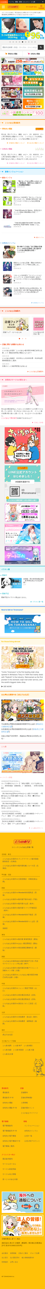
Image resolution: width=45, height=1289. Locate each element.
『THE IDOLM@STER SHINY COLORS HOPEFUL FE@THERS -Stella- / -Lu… (27, 224)
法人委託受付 (14, 1257)
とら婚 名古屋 (8, 1054)
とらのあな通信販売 (12, 123)
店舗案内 (24, 1092)
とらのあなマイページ (29, 1113)
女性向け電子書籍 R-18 (11, 1141)
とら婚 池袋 (7, 1050)
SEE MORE (7, 686)
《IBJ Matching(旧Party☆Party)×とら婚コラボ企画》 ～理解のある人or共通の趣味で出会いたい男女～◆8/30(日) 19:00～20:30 (22, 806)
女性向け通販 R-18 (10, 1108)
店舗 (20, 2)
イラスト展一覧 (37, 602)
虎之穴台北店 (8, 1035)
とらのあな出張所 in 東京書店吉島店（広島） (20, 995)
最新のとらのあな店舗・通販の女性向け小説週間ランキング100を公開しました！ (28, 264)
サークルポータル (9, 1164)
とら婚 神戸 (17, 1045)
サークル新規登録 (9, 1169)
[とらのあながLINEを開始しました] (23, 500)
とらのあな (4, 2)
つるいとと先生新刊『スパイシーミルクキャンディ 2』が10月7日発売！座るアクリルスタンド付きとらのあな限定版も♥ (28, 278)
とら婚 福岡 (7, 1045)
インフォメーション (31, 1126)
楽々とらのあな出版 (10, 1179)
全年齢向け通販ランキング (17, 143)
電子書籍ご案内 (8, 1146)
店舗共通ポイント (27, 1108)
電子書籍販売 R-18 (10, 1131)
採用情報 (13, 1253)
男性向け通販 (12, 54)
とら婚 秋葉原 (18, 1050)
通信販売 (6, 1092)
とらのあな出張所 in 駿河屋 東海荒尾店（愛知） (21, 939)
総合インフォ (40, 237)
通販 (16, 2)
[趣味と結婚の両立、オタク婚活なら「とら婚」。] (23, 520)
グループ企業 (34, 1253)
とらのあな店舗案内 (12, 311)
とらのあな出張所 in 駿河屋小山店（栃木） (19, 903)
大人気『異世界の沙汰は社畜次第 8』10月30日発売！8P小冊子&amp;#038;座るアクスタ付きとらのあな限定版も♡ (28, 290)
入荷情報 (24, 1103)
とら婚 (33, 2)
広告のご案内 (23, 1253)
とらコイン (26, 2)
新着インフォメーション (14, 172)
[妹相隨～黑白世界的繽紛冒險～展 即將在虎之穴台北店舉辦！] (11, 583)
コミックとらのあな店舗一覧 (22, 847)
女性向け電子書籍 (9, 1136)
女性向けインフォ (38, 303)
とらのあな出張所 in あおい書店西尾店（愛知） (20, 943)
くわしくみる (38, 422)
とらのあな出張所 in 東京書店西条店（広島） (20, 999)
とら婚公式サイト (37, 828)
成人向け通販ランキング (36, 143)
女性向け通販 (8, 1103)
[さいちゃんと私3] (23, 462)
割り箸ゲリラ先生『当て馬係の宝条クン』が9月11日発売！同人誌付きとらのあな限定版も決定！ (29, 248)
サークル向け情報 (9, 1174)
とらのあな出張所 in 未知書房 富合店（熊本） (20, 1017)
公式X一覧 (28, 1136)
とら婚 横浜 (28, 1045)
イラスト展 (5, 569)
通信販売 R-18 (8, 1097)
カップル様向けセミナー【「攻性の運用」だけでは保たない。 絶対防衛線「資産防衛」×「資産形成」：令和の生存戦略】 (22, 786)
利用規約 (5, 1262)
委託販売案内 (8, 1159)
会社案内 (5, 1253)
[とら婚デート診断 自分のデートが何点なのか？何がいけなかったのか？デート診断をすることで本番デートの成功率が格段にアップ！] (23, 563)
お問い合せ (14, 1262)
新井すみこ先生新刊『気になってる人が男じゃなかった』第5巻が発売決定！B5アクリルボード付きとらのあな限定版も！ (28, 200)
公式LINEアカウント (32, 1141)
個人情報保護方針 (28, 1257)
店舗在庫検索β (26, 1097)
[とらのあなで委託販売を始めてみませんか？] (22, 395)
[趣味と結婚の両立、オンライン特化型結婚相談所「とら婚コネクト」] (23, 543)
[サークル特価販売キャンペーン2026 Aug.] (22, 39)
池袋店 (5, 928)
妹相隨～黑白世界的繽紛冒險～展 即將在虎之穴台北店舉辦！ (33, 580)
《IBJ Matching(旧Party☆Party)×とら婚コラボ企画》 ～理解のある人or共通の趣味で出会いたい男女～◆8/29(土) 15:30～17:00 (22, 796)
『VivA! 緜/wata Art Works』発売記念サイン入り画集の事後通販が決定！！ (28, 211)
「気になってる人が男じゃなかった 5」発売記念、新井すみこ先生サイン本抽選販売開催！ (29, 183)
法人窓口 (5, 1257)
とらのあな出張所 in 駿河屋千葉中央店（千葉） (20, 899)
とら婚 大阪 (29, 1050)
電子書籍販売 (8, 1126)
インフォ (11, 2)
